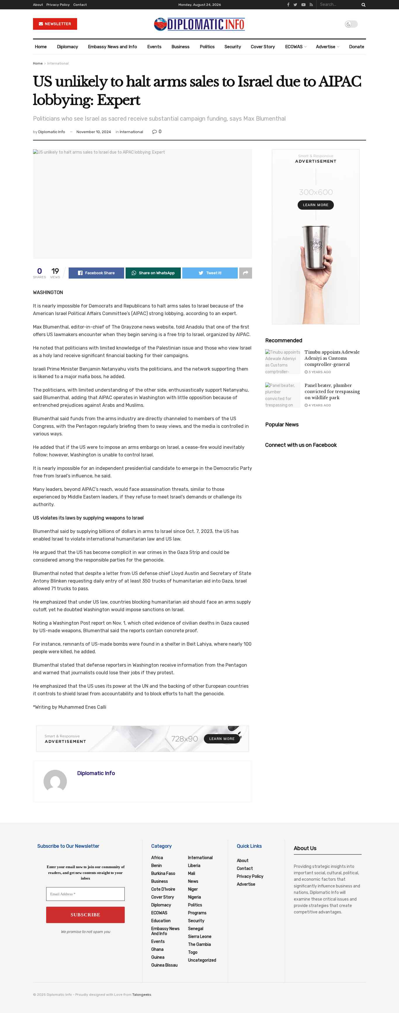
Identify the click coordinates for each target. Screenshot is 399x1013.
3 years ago (319, 372)
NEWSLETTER (57, 24)
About (38, 5)
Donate (356, 46)
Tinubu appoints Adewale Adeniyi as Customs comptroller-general (332, 358)
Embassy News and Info (112, 46)
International (58, 63)
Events (154, 46)
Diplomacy (67, 46)
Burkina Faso (163, 873)
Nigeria (194, 897)
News (193, 881)
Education (161, 920)
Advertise (325, 46)
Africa (157, 857)
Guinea (157, 957)
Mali (191, 873)
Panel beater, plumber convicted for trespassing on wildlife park (332, 391)
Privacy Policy (58, 5)
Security (233, 46)
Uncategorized (202, 960)
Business (180, 46)
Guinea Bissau (164, 965)
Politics (207, 46)
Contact (80, 5)
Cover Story (263, 46)
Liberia (194, 865)
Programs (197, 913)
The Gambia (199, 944)
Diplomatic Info (51, 132)
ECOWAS (294, 46)
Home (41, 46)
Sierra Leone (199, 936)
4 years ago (319, 405)
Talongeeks (141, 995)
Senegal (195, 928)
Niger (193, 889)
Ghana (157, 949)
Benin (156, 865)
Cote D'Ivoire (163, 889)
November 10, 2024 (94, 132)
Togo (192, 952)
